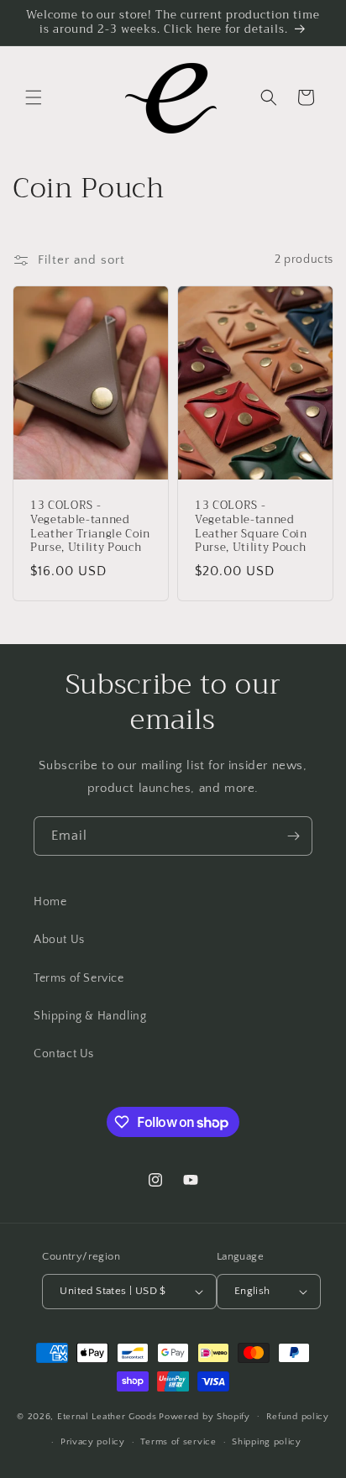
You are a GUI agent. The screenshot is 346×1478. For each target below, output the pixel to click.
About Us (59, 939)
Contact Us (64, 1054)
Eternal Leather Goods (107, 1416)
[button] (33, 97)
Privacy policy (92, 1442)
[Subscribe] (293, 836)
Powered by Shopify (204, 1416)
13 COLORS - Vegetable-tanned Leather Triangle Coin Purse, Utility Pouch (90, 527)
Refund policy (297, 1417)
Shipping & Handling (90, 1016)
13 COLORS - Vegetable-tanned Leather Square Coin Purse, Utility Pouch (251, 527)
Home (50, 902)
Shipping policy (266, 1442)
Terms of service (178, 1442)
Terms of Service (79, 978)
